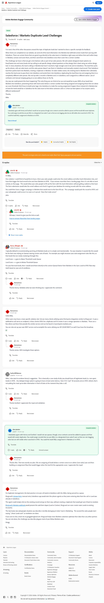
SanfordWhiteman (15, 373)
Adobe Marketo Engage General (41, 8)
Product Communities (11, 8)
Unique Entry (17, 496)
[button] (93, 9)
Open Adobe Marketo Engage (87, 19)
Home (3, 8)
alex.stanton (16, 105)
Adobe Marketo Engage (25, 8)
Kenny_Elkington (15, 246)
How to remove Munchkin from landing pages (24, 218)
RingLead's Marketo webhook (15, 505)
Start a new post (65, 155)
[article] (51, 188)
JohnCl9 (12, 170)
